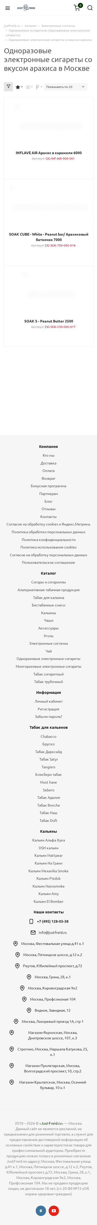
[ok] (41, 1211)
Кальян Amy (49, 894)
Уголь (48, 636)
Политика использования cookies (48, 547)
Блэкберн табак (48, 774)
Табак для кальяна (48, 598)
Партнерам (48, 494)
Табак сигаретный (48, 674)
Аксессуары (48, 628)
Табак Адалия (48, 797)
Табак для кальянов (48, 727)
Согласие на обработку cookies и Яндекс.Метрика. (48, 524)
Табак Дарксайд (48, 752)
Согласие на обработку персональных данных (48, 555)
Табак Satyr (48, 759)
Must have (48, 782)
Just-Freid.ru (51, 1123)
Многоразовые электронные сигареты (48, 666)
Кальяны (48, 613)
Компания (48, 446)
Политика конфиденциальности (49, 540)
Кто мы (49, 455)
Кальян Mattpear (48, 855)
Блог (48, 501)
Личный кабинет (49, 701)
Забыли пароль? (48, 717)
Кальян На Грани (48, 863)
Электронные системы (48, 643)
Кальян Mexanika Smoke (48, 871)
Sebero (48, 790)
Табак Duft (48, 820)
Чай (49, 651)
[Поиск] (90, 8)
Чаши (48, 620)
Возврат (48, 478)
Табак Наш (48, 813)
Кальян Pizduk (48, 878)
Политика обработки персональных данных (48, 532)
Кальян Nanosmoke (49, 886)
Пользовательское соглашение (48, 562)
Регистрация (48, 709)
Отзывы (49, 509)
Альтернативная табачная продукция (49, 590)
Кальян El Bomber (48, 901)
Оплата (48, 471)
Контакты (48, 517)
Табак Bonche (48, 805)
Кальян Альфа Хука (48, 840)
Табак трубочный (48, 682)
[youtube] (54, 1211)
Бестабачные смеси (48, 605)
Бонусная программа (48, 486)
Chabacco (48, 736)
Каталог (48, 573)
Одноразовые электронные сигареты (48, 659)
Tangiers (48, 767)
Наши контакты (49, 912)
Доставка (48, 463)
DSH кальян (48, 848)
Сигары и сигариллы (48, 582)
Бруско (48, 744)
